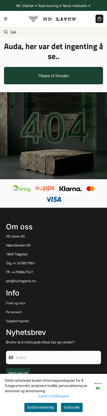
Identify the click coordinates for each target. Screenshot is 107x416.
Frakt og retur (16, 302)
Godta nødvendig (40, 407)
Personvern (14, 311)
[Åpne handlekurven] (99, 19)
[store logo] (52, 18)
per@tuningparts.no (21, 280)
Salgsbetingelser (17, 320)
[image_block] (53, 135)
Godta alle (72, 407)
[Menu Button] (5, 19)
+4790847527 (22, 271)
